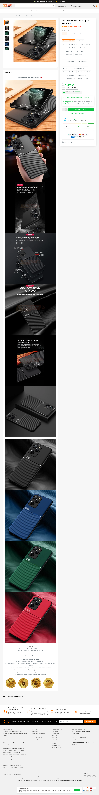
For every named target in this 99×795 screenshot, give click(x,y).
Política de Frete (56, 737)
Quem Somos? (63, 10)
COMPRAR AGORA (81, 109)
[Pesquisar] (53, 5)
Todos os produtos (14, 15)
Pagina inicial (5, 15)
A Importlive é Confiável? (38, 737)
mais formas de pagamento (72, 89)
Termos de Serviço (56, 747)
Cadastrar (90, 721)
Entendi (77, 790)
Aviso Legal (55, 731)
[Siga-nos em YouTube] (93, 776)
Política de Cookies (57, 735)
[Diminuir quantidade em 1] (66, 110)
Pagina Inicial (35, 731)
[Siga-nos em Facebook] (85, 776)
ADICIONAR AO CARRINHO (78, 113)
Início (31, 10)
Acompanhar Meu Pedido (38, 733)
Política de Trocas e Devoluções (57, 742)
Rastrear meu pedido (51, 10)
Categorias (38, 10)
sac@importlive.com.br (82, 736)
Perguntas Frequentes (37, 740)
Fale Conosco (55, 733)
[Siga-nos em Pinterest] (90, 776)
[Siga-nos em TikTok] (95, 776)
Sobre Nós (34, 735)
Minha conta (61, 6)
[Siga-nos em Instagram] (88, 776)
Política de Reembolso (58, 740)
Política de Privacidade (57, 745)
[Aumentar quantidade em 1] (66, 109)
